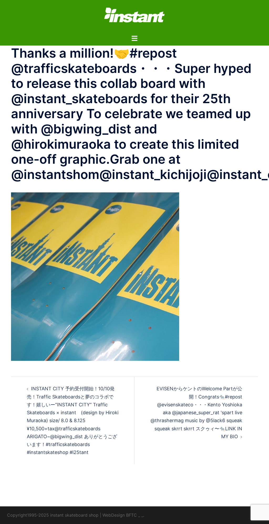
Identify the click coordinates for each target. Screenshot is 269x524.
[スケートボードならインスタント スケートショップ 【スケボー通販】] (134, 16)
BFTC (131, 515)
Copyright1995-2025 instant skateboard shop (53, 515)
